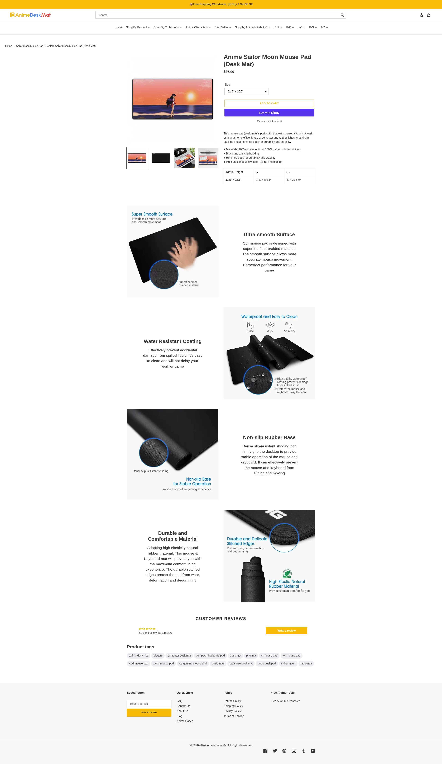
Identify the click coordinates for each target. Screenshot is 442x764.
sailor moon (288, 663)
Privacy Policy (232, 711)
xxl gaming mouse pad (193, 663)
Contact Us (183, 706)
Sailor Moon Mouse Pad (29, 45)
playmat (251, 655)
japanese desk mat (241, 663)
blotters (157, 655)
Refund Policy (232, 701)
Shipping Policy (233, 706)
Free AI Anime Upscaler (285, 701)
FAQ (179, 701)
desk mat (235, 655)
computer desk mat (179, 655)
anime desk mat (138, 655)
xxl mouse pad (291, 655)
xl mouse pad (269, 655)
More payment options (269, 121)
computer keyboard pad (210, 655)
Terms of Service (234, 716)
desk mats (218, 663)
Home (8, 45)
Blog (179, 716)
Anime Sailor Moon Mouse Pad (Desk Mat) (71, 45)
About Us (182, 711)
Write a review (286, 630)
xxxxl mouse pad (163, 663)
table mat (306, 663)
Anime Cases (185, 721)
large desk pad (267, 663)
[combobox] (220, 15)
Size (227, 84)
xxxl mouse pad (138, 663)
